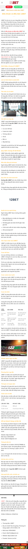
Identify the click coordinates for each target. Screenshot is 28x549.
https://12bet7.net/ (5, 57)
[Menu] (2, 2)
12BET (3, 10)
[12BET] (14, 2)
